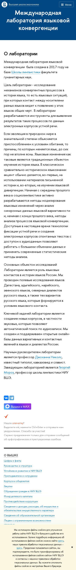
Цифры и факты (12, 460)
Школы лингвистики (25, 72)
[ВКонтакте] (6, 398)
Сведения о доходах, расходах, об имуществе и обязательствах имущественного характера (31, 508)
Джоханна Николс (48, 357)
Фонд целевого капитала (18, 496)
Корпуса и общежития (16, 481)
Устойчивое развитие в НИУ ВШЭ (23, 470)
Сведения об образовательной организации (29, 515)
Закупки (8, 486)
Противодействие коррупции (21, 501)
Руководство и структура (18, 465)
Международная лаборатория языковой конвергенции (38, 20)
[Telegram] (11, 398)
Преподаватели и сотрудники (20, 476)
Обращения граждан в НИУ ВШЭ (22, 491)
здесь (61, 540)
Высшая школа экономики (24, 4)
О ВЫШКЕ (11, 455)
